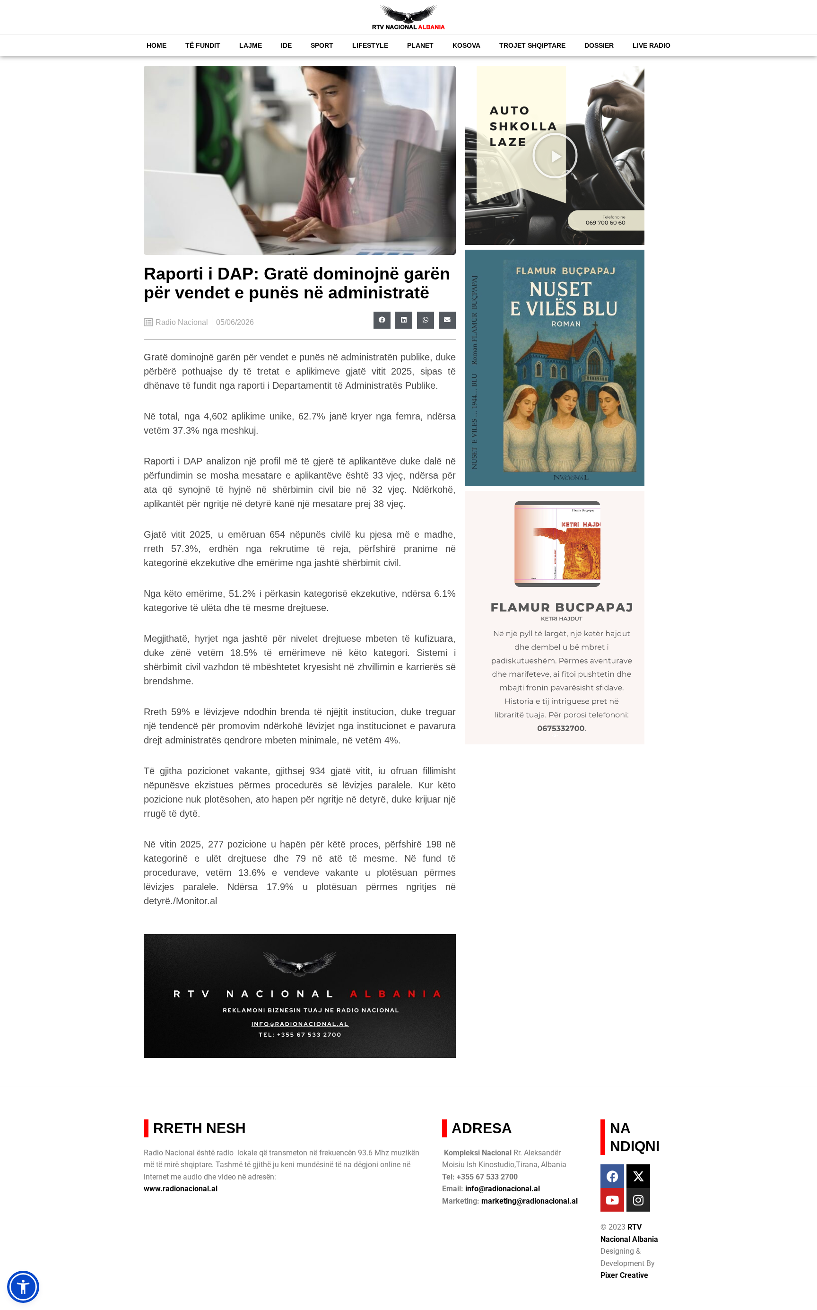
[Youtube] (612, 1200)
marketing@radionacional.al (529, 1200)
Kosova (466, 45)
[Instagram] (638, 1200)
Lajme (250, 45)
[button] (382, 320)
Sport (322, 45)
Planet (420, 45)
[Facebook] (612, 1176)
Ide (286, 45)
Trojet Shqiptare (532, 45)
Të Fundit (202, 45)
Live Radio (651, 45)
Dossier (599, 45)
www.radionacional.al (180, 1188)
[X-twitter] (638, 1176)
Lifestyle (370, 45)
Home (156, 45)
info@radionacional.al (502, 1188)
